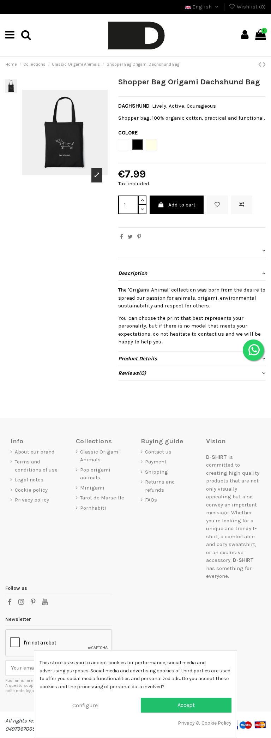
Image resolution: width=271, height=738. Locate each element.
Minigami (92, 488)
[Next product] (264, 64)
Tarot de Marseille (102, 497)
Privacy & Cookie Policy (204, 723)
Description (132, 273)
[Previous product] (260, 64)
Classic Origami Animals (100, 456)
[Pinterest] (139, 237)
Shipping (156, 472)
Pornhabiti (93, 508)
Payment (156, 461)
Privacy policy (32, 500)
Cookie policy (31, 490)
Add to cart (181, 205)
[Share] (121, 237)
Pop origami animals (95, 474)
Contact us (158, 452)
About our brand (35, 452)
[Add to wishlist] (217, 205)
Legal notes (29, 479)
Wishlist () (250, 7)
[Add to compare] (241, 205)
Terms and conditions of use (36, 465)
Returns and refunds (160, 486)
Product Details (137, 358)
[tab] (192, 251)
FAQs (151, 500)
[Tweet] (130, 237)
